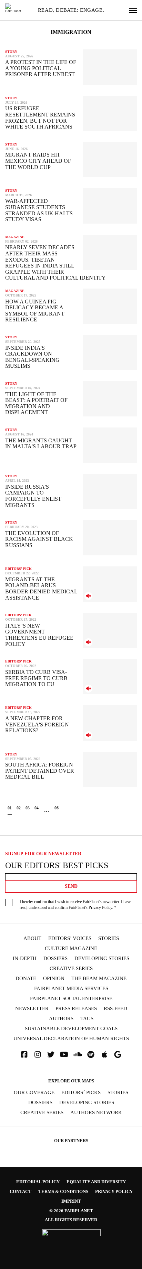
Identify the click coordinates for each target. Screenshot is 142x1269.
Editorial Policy (38, 1181)
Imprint (71, 1201)
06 (56, 808)
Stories (108, 938)
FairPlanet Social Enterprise (71, 998)
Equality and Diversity (96, 1181)
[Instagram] (37, 1054)
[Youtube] (64, 1054)
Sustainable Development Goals (71, 1028)
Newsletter (32, 1008)
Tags (86, 1018)
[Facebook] (24, 1054)
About (32, 938)
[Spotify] (91, 1054)
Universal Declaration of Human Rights (71, 1038)
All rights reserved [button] (71, 1219)
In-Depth (25, 958)
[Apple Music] (104, 1054)
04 (36, 808)
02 (19, 808)
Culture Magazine (71, 948)
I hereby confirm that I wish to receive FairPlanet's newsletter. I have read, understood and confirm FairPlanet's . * (75, 904)
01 (10, 808)
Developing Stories (101, 958)
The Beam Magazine (98, 978)
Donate (26, 978)
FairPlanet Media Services (71, 988)
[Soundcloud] (77, 1054)
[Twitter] (51, 1054)
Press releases (76, 1008)
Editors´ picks (81, 1092)
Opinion (53, 978)
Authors (61, 1018)
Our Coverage (34, 1092)
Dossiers (55, 958)
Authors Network (96, 1112)
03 (28, 808)
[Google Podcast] (117, 1054)
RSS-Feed (115, 1008)
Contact (20, 1191)
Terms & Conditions (63, 1191)
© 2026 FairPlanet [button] (71, 1210)
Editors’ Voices (69, 938)
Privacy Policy (100, 907)
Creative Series (71, 968)
